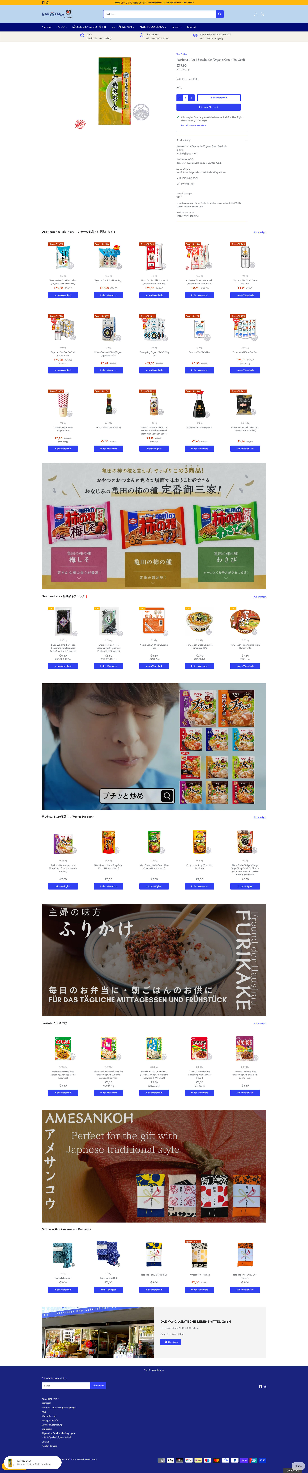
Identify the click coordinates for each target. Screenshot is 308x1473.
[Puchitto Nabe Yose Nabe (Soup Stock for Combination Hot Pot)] (63, 842)
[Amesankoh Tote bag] (199, 1255)
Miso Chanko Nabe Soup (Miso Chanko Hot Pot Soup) (154, 867)
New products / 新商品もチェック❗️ (65, 596)
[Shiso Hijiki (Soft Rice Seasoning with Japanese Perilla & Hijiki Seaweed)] (108, 621)
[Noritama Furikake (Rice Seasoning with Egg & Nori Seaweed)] (63, 1048)
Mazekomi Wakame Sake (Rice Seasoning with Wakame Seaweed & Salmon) (108, 1074)
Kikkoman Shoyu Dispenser (200, 427)
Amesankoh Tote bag (200, 1274)
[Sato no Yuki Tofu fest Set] (245, 329)
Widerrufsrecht (49, 1416)
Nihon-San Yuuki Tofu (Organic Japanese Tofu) (108, 354)
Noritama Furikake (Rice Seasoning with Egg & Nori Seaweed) (63, 1074)
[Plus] (191, 97)
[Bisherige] (43, 526)
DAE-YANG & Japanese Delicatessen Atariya (79, 1459)
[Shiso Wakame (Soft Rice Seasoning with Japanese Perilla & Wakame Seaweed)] (63, 621)
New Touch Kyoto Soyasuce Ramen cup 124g (200, 646)
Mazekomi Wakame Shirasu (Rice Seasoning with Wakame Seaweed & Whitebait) (154, 1074)
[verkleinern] (180, 97)
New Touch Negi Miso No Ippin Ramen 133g (245, 646)
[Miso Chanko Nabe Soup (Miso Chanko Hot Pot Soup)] (154, 842)
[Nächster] (264, 526)
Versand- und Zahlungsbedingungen (59, 1407)
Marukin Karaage (49, 1445)
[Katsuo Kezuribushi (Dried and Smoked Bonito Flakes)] (245, 404)
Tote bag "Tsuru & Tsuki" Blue (154, 1274)
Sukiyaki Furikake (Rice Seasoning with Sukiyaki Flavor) (199, 1074)
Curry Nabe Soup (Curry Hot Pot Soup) (199, 867)
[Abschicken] (219, 14)
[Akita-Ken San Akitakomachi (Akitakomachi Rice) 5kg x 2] (199, 257)
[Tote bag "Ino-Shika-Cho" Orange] (245, 1255)
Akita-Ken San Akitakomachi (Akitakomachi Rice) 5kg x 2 (199, 282)
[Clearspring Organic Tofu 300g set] (154, 329)
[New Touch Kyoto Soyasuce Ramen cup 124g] (199, 621)
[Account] (255, 14)
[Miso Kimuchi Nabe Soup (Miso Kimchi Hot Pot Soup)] (108, 842)
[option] (115, 90)
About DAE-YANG (50, 1399)
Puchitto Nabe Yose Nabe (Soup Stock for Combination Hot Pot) (63, 868)
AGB (44, 1411)
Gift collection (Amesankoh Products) (66, 1229)
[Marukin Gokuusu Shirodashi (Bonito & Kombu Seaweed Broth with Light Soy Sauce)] (154, 404)
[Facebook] (43, 2)
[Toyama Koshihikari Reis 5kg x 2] (108, 257)
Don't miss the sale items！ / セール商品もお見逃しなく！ (79, 232)
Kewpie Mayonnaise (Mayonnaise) (63, 429)
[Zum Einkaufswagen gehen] (263, 14)
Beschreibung (183, 140)
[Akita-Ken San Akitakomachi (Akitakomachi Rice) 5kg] (154, 257)
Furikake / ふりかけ (54, 1023)
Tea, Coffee (181, 54)
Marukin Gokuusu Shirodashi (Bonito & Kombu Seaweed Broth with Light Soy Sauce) (154, 430)
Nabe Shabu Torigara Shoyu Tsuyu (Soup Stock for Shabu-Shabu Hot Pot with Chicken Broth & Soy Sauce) (245, 870)
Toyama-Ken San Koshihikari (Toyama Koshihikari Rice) (63, 282)
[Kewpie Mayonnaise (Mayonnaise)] (63, 404)
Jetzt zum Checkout (208, 107)
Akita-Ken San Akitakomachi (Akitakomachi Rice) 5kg (154, 282)
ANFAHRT (46, 1403)
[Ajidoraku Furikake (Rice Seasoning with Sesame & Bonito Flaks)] (245, 1048)
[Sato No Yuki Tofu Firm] (199, 329)
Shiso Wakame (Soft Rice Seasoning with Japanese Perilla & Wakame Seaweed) (63, 648)
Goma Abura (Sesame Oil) (108, 427)
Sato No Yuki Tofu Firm (199, 352)
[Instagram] (47, 2)
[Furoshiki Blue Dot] (63, 1255)
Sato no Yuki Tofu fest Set (245, 352)
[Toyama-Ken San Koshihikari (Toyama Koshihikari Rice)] (63, 257)
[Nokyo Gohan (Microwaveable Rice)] (154, 621)
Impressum (47, 1428)
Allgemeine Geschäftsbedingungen (58, 1433)
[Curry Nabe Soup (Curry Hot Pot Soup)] (199, 842)
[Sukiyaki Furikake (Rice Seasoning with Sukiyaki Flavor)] (199, 1048)
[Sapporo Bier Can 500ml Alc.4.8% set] (63, 329)
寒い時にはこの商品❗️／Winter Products (68, 816)
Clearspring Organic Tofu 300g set (154, 354)
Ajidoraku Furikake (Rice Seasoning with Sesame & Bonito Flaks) (245, 1074)
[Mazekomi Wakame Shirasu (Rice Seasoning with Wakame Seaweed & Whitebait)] (154, 1048)
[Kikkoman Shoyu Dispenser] (199, 404)
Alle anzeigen (260, 232)
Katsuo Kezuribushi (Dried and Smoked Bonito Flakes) (245, 429)
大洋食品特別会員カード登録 (56, 1437)
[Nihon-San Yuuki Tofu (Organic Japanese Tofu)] (108, 329)
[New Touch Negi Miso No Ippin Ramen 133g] (245, 621)
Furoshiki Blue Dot (63, 1277)
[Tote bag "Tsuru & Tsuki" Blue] (154, 1255)
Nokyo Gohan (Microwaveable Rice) (154, 646)
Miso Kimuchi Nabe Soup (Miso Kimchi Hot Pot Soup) (108, 867)
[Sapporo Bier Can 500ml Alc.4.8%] (245, 257)
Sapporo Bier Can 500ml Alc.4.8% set (63, 354)
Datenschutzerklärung (52, 1424)
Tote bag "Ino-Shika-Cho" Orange (245, 1276)
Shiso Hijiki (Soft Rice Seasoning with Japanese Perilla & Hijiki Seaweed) (108, 648)
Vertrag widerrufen (50, 1420)
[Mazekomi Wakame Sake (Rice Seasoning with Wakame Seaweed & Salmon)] (108, 1048)
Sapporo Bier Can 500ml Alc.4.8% (245, 282)
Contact (45, 1441)
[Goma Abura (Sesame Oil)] (108, 404)
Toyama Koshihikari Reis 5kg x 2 (108, 282)
